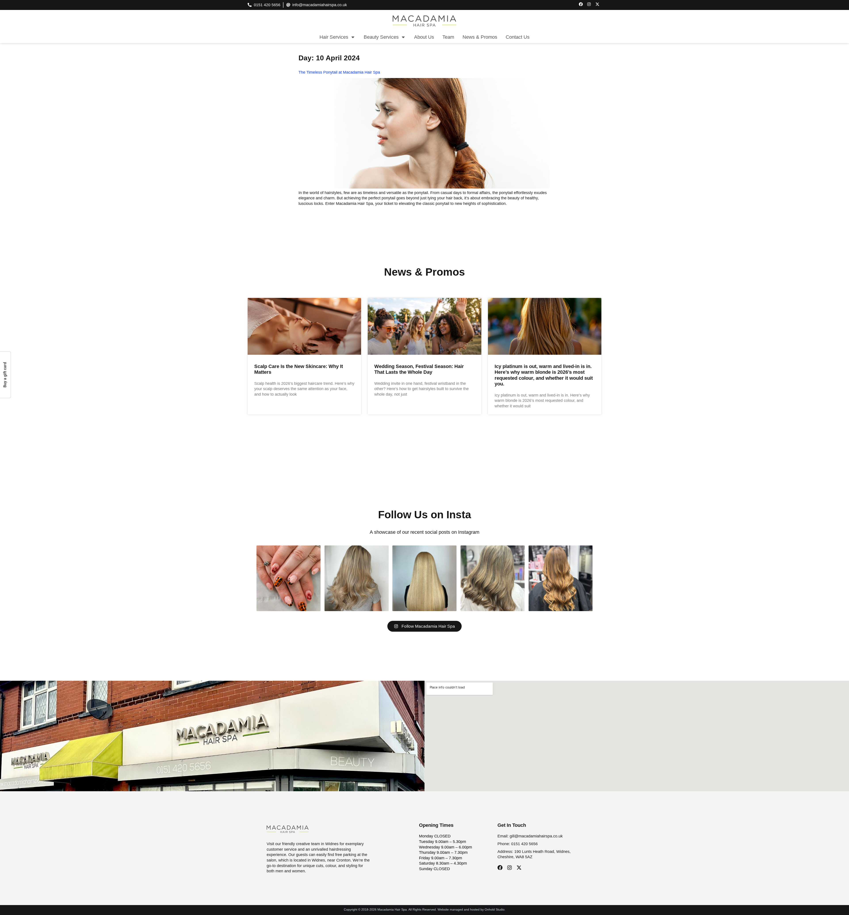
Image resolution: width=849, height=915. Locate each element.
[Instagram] (509, 867)
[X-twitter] (519, 867)
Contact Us (518, 37)
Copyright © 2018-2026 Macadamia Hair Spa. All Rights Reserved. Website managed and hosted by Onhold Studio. (424, 909)
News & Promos (480, 37)
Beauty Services (381, 37)
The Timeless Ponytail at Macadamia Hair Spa (339, 72)
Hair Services (333, 37)
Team (448, 37)
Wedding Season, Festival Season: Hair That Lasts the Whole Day (419, 369)
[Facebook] (500, 867)
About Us (424, 37)
